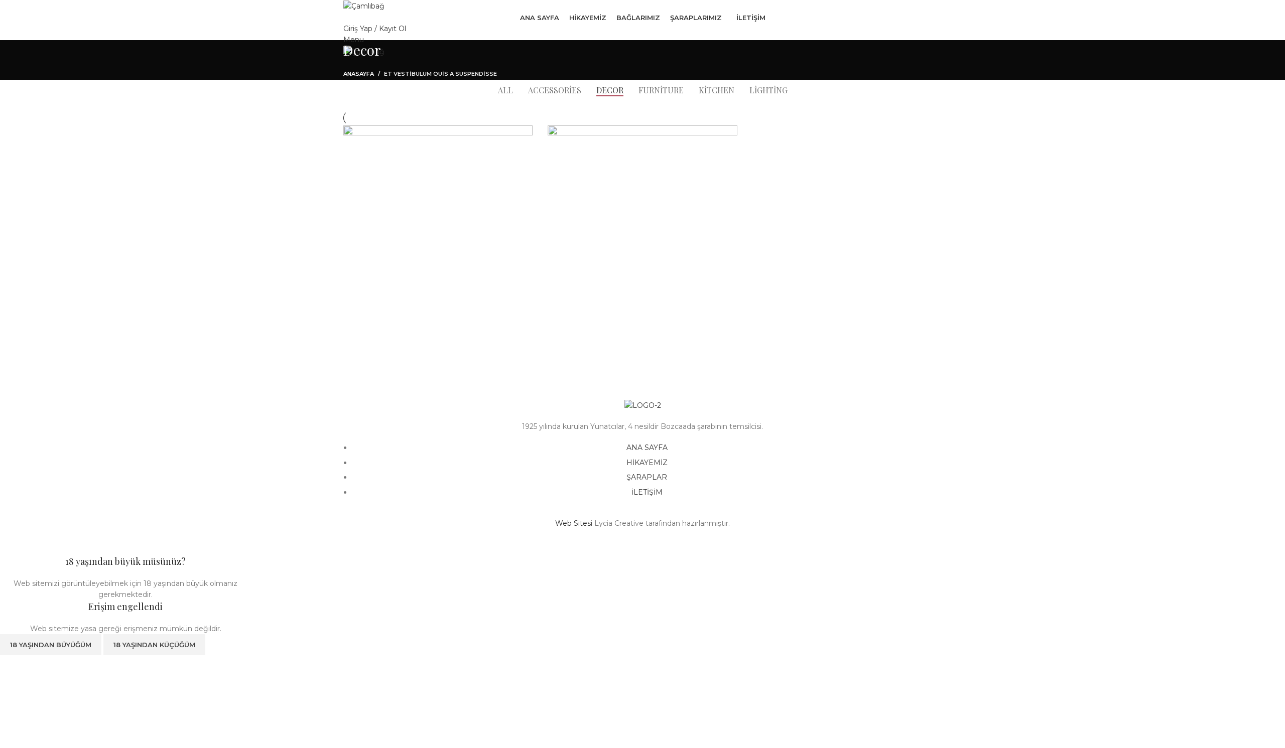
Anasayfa (358, 73)
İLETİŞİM (647, 492)
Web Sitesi (573, 523)
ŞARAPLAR (646, 477)
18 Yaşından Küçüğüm (154, 645)
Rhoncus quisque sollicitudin (625, 348)
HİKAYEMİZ (647, 462)
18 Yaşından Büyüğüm (50, 645)
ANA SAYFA (647, 447)
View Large (520, 136)
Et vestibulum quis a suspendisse (440, 73)
